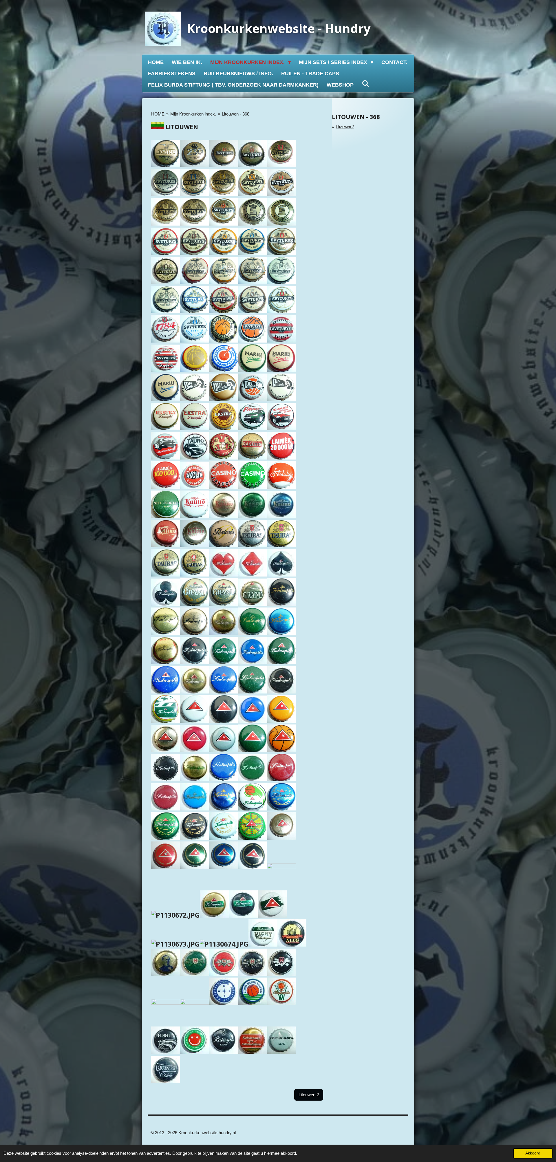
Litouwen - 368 (235, 113)
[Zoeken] (365, 83)
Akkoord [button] (532, 1153)
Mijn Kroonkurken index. (193, 113)
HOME (157, 113)
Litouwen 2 (345, 127)
